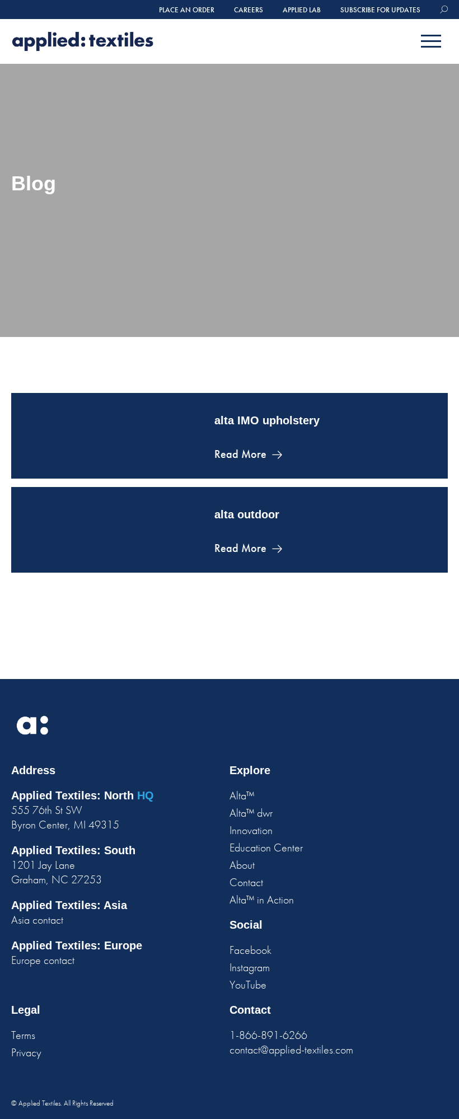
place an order (186, 10)
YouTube (248, 984)
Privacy (26, 1052)
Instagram (250, 967)
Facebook (250, 950)
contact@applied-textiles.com (291, 1049)
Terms (23, 1035)
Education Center (266, 847)
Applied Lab (302, 10)
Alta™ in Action (262, 899)
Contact (246, 882)
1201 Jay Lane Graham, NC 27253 (56, 872)
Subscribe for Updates (380, 10)
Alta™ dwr (251, 813)
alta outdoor (246, 514)
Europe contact (42, 960)
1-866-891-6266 (268, 1035)
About (242, 865)
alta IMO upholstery (267, 420)
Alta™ (242, 795)
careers (248, 10)
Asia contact (37, 919)
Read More (240, 454)
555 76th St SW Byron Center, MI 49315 (65, 817)
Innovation (251, 830)
